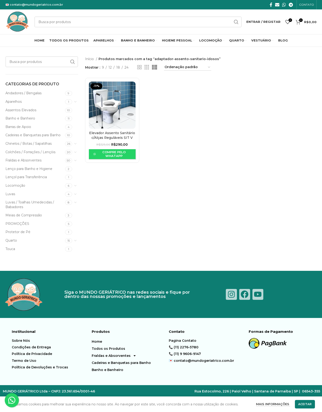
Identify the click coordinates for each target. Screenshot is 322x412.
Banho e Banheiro (20, 118)
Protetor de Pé (17, 232)
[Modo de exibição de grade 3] (146, 67)
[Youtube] (257, 294)
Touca (10, 249)
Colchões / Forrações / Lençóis (30, 152)
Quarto (11, 240)
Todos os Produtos (108, 348)
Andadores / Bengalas (23, 93)
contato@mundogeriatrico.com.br (36, 4)
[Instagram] (231, 294)
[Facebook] (244, 294)
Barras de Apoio (18, 127)
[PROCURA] (72, 61)
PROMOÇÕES (17, 224)
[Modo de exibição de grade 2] (139, 67)
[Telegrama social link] (290, 4)
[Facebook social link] (271, 4)
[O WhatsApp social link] (284, 4)
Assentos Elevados (20, 110)
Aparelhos (13, 101)
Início (90, 59)
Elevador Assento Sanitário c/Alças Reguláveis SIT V (112, 135)
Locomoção (15, 185)
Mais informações (273, 404)
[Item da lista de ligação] (50, 340)
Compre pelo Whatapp (114, 154)
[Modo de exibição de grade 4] (154, 67)
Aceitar (305, 404)
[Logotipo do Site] (17, 21)
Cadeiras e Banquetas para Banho (33, 135)
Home (97, 341)
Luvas (10, 194)
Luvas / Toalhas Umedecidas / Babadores (29, 204)
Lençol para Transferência (26, 177)
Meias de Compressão (23, 215)
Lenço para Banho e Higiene (28, 169)
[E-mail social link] (277, 4)
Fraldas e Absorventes (23, 160)
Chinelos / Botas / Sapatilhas (28, 143)
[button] (12, 400)
